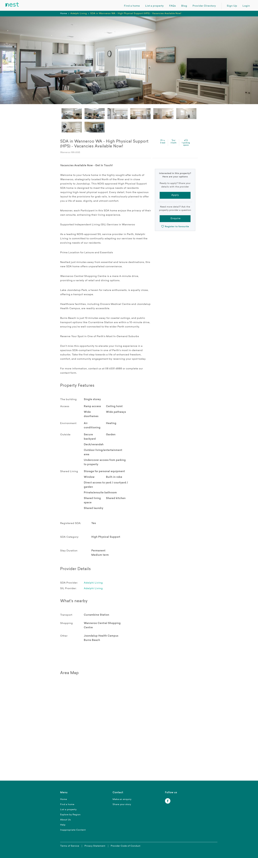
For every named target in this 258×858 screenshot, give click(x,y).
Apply (175, 195)
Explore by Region (70, 815)
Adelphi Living (93, 583)
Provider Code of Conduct (125, 846)
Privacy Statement (95, 846)
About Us (65, 820)
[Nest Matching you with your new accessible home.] (12, 4)
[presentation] (72, 113)
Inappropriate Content (73, 830)
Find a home (67, 804)
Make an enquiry (122, 799)
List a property (68, 810)
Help (62, 825)
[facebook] (167, 801)
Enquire (176, 218)
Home (63, 13)
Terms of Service (69, 846)
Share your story (122, 804)
